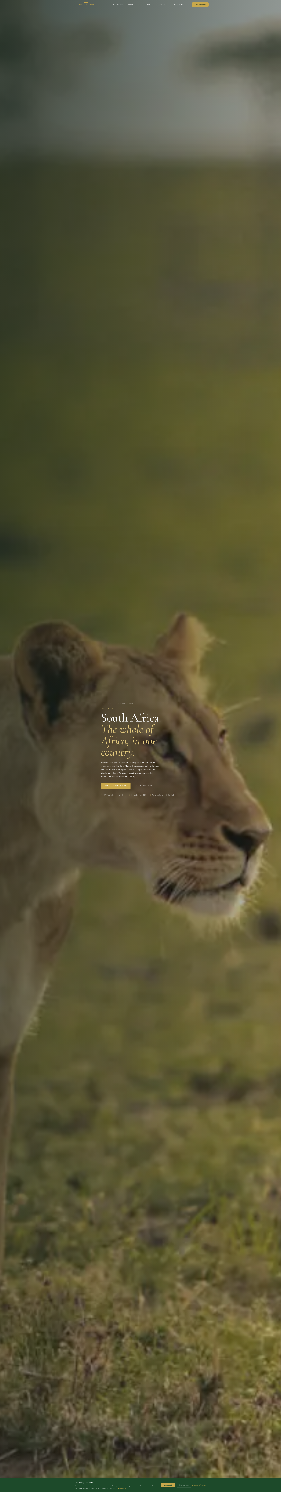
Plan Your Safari (145, 786)
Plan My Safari (200, 4)
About (162, 4)
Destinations (114, 4)
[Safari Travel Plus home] (86, 4)
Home (103, 703)
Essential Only (184, 1485)
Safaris (131, 4)
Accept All (168, 1485)
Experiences (147, 4)
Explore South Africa (115, 786)
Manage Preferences (199, 1485)
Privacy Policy (121, 1488)
